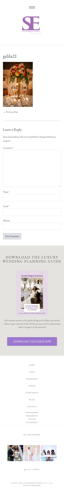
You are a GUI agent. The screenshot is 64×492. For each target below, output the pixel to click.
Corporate (32, 393)
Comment (8, 147)
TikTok (32, 419)
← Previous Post (10, 111)
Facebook (32, 416)
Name (6, 191)
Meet (32, 372)
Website (6, 220)
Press (32, 386)
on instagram (32, 435)
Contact (32, 407)
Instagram (32, 413)
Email (6, 206)
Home (32, 365)
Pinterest (32, 422)
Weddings (32, 379)
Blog (32, 400)
